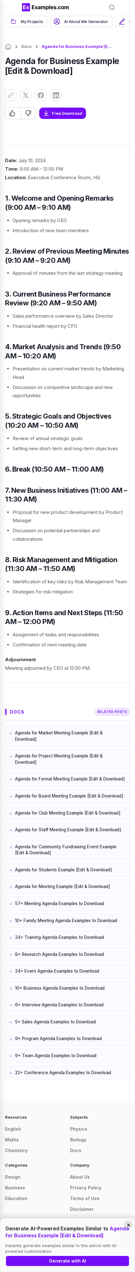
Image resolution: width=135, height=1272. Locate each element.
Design (12, 1177)
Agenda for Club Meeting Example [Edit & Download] (68, 813)
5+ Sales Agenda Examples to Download (55, 1021)
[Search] (111, 7)
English (13, 1129)
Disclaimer (82, 1209)
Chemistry (16, 1150)
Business (15, 1187)
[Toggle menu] (12, 7)
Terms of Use (85, 1198)
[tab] (27, 21)
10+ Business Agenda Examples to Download (60, 988)
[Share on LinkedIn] (56, 95)
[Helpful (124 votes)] (13, 113)
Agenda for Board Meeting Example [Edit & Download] (69, 795)
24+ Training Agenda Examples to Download (59, 937)
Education (16, 1198)
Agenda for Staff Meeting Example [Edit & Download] (68, 829)
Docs (26, 46)
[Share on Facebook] (40, 95)
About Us (80, 1177)
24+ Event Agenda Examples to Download (57, 971)
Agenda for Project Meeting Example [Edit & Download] (59, 759)
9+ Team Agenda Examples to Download (55, 1055)
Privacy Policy (85, 1187)
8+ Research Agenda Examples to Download (59, 954)
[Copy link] (10, 95)
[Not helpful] (28, 113)
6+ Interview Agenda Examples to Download (59, 1004)
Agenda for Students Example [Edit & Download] (63, 869)
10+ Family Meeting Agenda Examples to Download (66, 920)
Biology (78, 1139)
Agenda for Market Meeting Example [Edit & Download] (59, 736)
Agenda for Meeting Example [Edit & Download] (62, 886)
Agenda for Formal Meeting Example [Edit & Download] (70, 778)
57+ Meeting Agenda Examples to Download (59, 903)
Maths (12, 1139)
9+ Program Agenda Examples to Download (58, 1038)
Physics (78, 1129)
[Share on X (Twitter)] (25, 95)
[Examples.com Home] (45, 7)
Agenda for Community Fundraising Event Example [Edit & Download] (65, 850)
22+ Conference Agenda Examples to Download (63, 1072)
